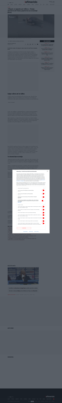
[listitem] (31, 188)
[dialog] (31, 201)
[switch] (43, 190)
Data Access (31, 231)
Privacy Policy (36, 231)
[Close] (48, 171)
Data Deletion (25, 231)
